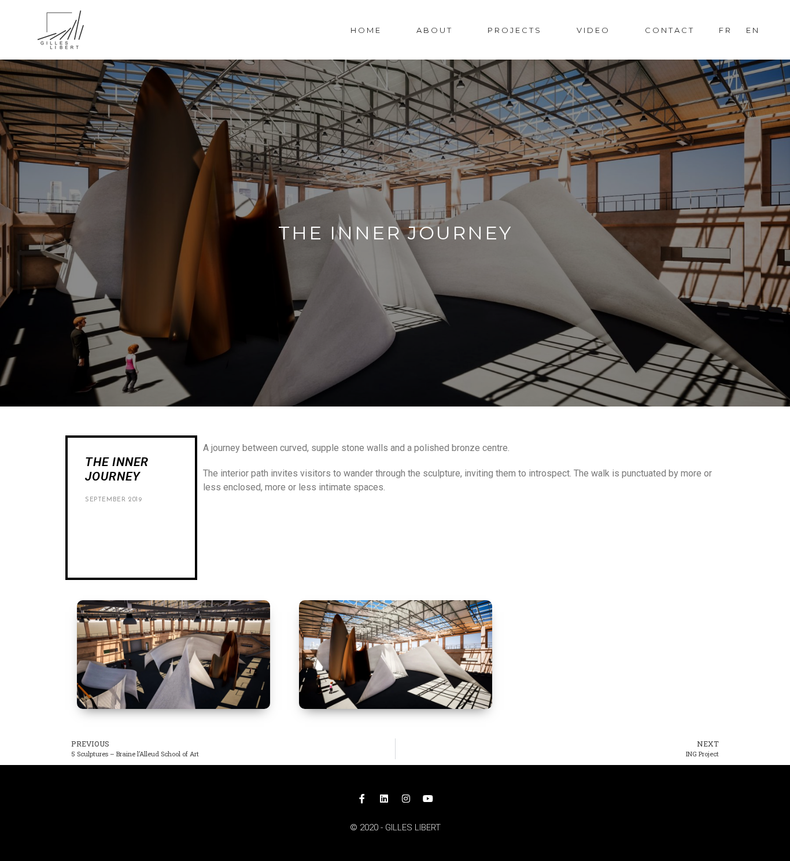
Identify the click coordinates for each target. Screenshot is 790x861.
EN (753, 30)
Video (593, 30)
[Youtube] (428, 798)
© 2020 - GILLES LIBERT (395, 827)
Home (366, 30)
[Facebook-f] (362, 798)
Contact (670, 30)
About (434, 30)
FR (725, 30)
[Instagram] (406, 798)
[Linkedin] (384, 798)
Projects (515, 30)
